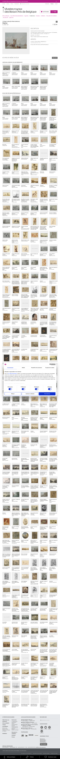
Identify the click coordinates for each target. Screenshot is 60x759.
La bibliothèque (14, 721)
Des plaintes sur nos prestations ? (26, 753)
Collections (32, 15)
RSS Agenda (42, 738)
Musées (38, 15)
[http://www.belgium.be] (26, 735)
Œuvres (57, 22)
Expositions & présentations (16, 15)
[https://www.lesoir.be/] (31, 734)
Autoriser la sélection (30, 393)
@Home (11, 17)
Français (52, 3)
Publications (14, 722)
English (56, 3)
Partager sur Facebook (53, 24)
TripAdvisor (42, 732)
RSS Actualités (42, 741)
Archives (13, 725)
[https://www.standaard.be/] (36, 735)
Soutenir (13, 735)
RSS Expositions (43, 739)
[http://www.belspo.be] (22, 735)
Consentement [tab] (10, 367)
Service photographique (15, 724)
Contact (8, 3)
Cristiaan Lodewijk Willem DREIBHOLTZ (38, 42)
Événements (17, 3)
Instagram (49, 729)
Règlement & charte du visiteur (6, 730)
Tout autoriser (47, 393)
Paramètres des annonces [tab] (36, 367)
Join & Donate (46, 11)
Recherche (5, 17)
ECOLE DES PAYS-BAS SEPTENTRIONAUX (39, 44)
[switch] (23, 389)
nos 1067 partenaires (12, 373)
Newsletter (44, 744)
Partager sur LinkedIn (55, 24)
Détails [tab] (23, 367)
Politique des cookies (54, 753)
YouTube (45, 729)
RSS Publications (43, 742)
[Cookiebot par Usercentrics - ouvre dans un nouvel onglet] (50, 364)
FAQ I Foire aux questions (5, 720)
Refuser (12, 393)
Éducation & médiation (51, 15)
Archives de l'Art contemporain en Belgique (15, 727)
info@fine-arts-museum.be (41, 747)
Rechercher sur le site (21, 4)
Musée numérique (15, 729)
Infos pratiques (5, 15)
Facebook (41, 729)
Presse (12, 3)
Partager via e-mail (57, 24)
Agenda (26, 15)
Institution (43, 15)
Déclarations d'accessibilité (37, 753)
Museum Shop (5, 728)
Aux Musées (5, 726)
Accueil (3, 3)
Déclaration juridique (46, 753)
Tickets (55, 11)
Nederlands (47, 3)
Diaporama (55, 57)
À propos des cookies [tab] (49, 367)
